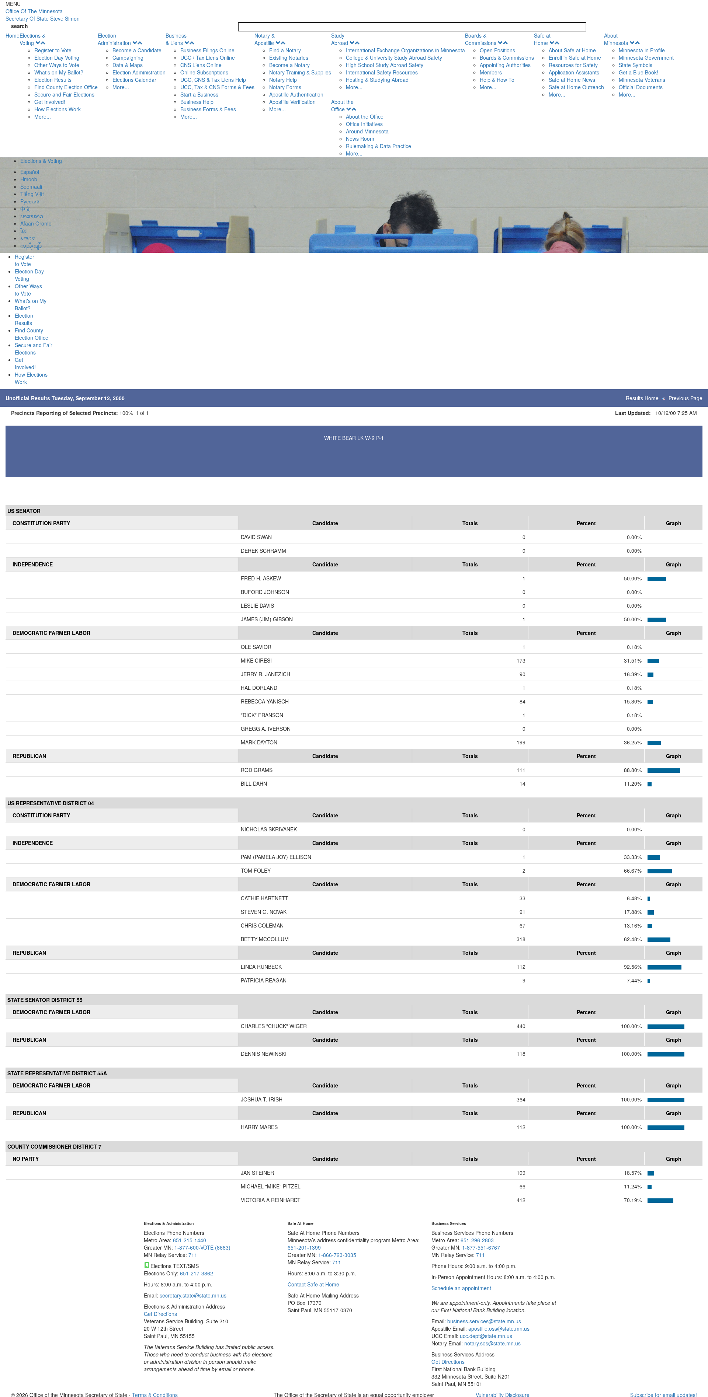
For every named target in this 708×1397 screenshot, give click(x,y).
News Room (360, 138)
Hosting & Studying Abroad (377, 79)
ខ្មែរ (23, 230)
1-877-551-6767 (481, 1247)
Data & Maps (127, 65)
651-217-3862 (196, 1273)
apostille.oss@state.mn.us (498, 1328)
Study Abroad (339, 39)
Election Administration (114, 39)
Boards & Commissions (480, 39)
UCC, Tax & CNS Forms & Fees (217, 87)
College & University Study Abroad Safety (394, 57)
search (19, 25)
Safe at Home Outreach (576, 87)
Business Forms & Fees (208, 109)
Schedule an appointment (461, 1288)
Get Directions (160, 1313)
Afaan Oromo (36, 223)
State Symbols (635, 65)
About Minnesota (616, 39)
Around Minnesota (367, 131)
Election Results (53, 79)
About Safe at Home (572, 50)
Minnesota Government (646, 57)
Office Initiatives (364, 124)
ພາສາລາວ (31, 216)
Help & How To (497, 79)
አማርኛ (27, 238)
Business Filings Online (207, 50)
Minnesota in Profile (642, 50)
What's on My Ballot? (58, 72)
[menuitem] (59, 76)
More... (42, 116)
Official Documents (641, 87)
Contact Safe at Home (313, 1284)
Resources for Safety (573, 65)
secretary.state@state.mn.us (192, 1295)
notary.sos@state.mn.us (492, 1343)
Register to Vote (53, 50)
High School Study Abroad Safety (384, 65)
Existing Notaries (288, 57)
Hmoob (28, 179)
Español (29, 171)
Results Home (642, 398)
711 (192, 1254)
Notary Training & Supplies (300, 72)
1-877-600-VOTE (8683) (202, 1247)
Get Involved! (49, 101)
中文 (25, 208)
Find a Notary (285, 50)
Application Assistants (574, 72)
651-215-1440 (189, 1240)
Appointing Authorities (505, 65)
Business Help (197, 101)
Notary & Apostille (264, 39)
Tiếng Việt (32, 194)
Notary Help (283, 79)
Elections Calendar (134, 79)
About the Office (342, 105)
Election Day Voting (56, 57)
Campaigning (127, 57)
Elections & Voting (32, 39)
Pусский (29, 201)
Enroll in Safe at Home (575, 57)
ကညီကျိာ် (31, 245)
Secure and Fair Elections (64, 94)
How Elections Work (57, 109)
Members (491, 72)
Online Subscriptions (204, 72)
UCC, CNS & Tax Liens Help (213, 79)
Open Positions (497, 50)
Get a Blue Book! (638, 72)
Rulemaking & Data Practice (378, 146)
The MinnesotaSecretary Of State (43, 14)
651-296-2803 (477, 1240)
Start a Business (199, 94)
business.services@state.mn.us (483, 1321)
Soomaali (31, 186)
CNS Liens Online (201, 65)
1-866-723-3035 (337, 1254)
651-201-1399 (304, 1247)
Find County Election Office (66, 87)
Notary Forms (285, 87)
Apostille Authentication (296, 94)
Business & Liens (176, 39)
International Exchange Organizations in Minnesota (405, 50)
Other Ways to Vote (56, 65)
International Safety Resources (382, 72)
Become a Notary (289, 65)
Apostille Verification (292, 101)
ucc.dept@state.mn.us (485, 1336)
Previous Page (685, 398)
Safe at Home (542, 39)
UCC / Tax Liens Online (207, 57)
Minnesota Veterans (642, 79)
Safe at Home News (572, 79)
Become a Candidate (137, 50)
